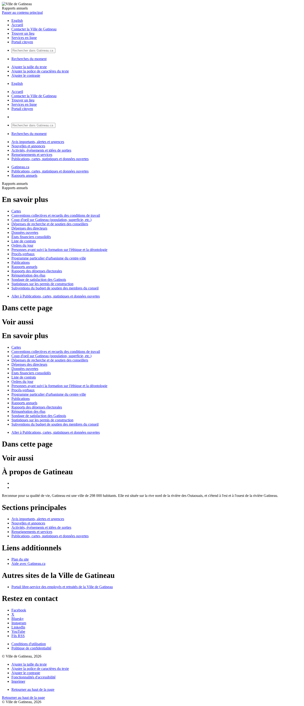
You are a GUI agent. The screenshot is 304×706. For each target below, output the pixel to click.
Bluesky (17, 619)
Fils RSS (18, 636)
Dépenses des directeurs (29, 228)
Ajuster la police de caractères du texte (40, 71)
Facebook (18, 610)
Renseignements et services (31, 155)
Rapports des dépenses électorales (36, 271)
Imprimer (18, 681)
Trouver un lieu (22, 33)
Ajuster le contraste (25, 75)
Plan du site (20, 559)
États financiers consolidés (31, 237)
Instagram (18, 623)
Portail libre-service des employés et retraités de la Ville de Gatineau (62, 587)
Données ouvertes (24, 233)
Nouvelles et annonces (28, 146)
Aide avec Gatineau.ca (28, 564)
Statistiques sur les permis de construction (42, 284)
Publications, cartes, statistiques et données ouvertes (50, 159)
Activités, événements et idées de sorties (41, 150)
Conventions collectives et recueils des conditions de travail (55, 215)
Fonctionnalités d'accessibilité (33, 677)
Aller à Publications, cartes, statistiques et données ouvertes (55, 296)
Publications (20, 262)
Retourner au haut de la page (32, 689)
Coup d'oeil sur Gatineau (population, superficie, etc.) (51, 220)
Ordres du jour (22, 245)
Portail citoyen (22, 42)
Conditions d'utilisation (28, 644)
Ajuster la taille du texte (29, 67)
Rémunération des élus (28, 275)
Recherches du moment (29, 59)
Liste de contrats (23, 241)
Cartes (16, 211)
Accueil (17, 25)
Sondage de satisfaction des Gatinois (38, 280)
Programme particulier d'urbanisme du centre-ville (48, 258)
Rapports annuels (24, 175)
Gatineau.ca (20, 167)
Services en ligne (24, 38)
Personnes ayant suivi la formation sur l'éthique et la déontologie (59, 250)
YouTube (18, 631)
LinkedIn (18, 627)
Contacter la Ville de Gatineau (34, 29)
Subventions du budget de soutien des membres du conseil (55, 288)
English (17, 21)
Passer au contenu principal (22, 12)
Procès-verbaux (23, 254)
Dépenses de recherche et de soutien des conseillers (49, 224)
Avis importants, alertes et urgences (37, 142)
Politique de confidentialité (31, 648)
